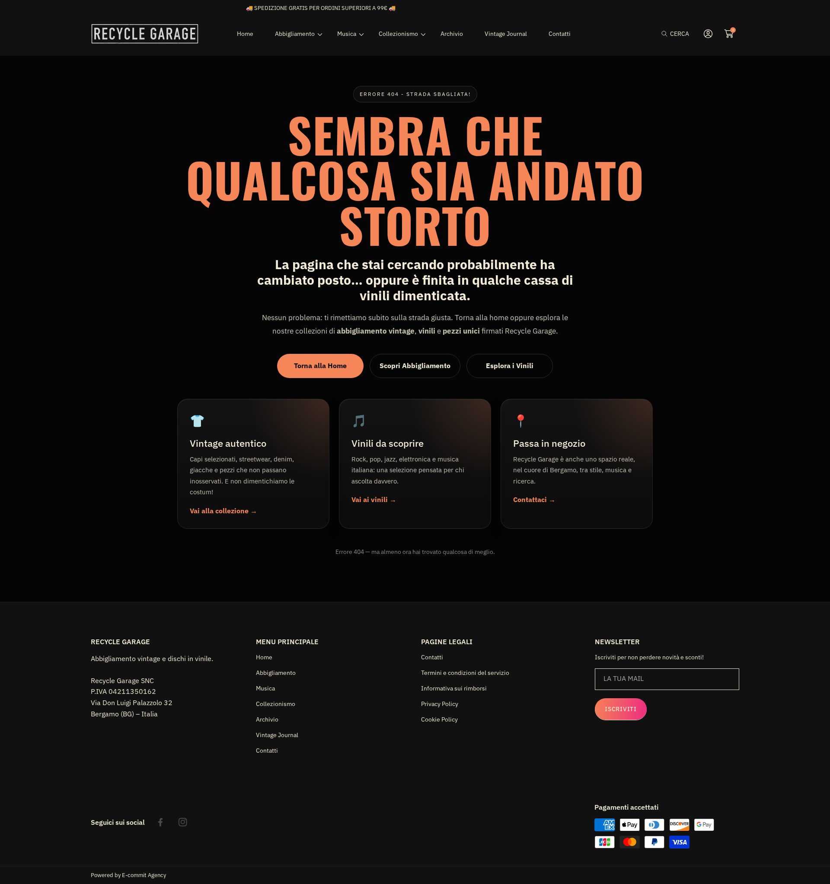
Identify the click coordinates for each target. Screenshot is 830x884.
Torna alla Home (320, 365)
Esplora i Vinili (509, 365)
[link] (295, 34)
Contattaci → (534, 499)
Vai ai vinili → (373, 499)
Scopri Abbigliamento (415, 365)
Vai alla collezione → (223, 510)
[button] (675, 34)
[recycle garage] (145, 34)
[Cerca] (666, 34)
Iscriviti (620, 709)
